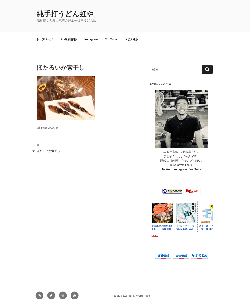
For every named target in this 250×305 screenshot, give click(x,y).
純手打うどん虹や (65, 14)
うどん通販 (131, 39)
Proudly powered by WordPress (130, 295)
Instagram (91, 39)
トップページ (44, 39)
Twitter (166, 169)
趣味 (162, 160)
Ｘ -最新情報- (68, 39)
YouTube (111, 39)
